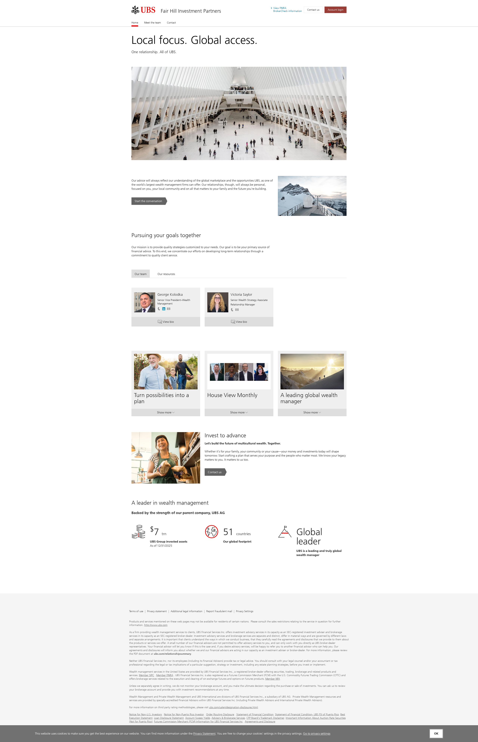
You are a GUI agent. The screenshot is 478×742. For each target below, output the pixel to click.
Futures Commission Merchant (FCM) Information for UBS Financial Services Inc (198, 721)
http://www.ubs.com (155, 625)
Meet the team (152, 22)
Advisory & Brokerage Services (228, 718)
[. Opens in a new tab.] (143, 10)
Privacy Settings (244, 611)
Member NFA (272, 678)
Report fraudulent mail (219, 611)
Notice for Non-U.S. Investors (145, 714)
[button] (168, 308)
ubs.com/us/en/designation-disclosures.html (233, 707)
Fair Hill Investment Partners (191, 11)
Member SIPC (146, 675)
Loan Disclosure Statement (169, 718)
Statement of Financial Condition (255, 714)
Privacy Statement (204, 733)
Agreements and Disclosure (260, 721)
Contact (171, 22)
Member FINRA (164, 675)
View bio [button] (176, 322)
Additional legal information (186, 611)
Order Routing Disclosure (220, 714)
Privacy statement (157, 611)
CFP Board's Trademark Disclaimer (265, 718)
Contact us (313, 9)
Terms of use (136, 611)
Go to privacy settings (316, 733)
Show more (166, 413)
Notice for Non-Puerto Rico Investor (184, 714)
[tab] (140, 274)
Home (134, 22)
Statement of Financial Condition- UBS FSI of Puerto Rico (307, 714)
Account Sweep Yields (197, 718)
